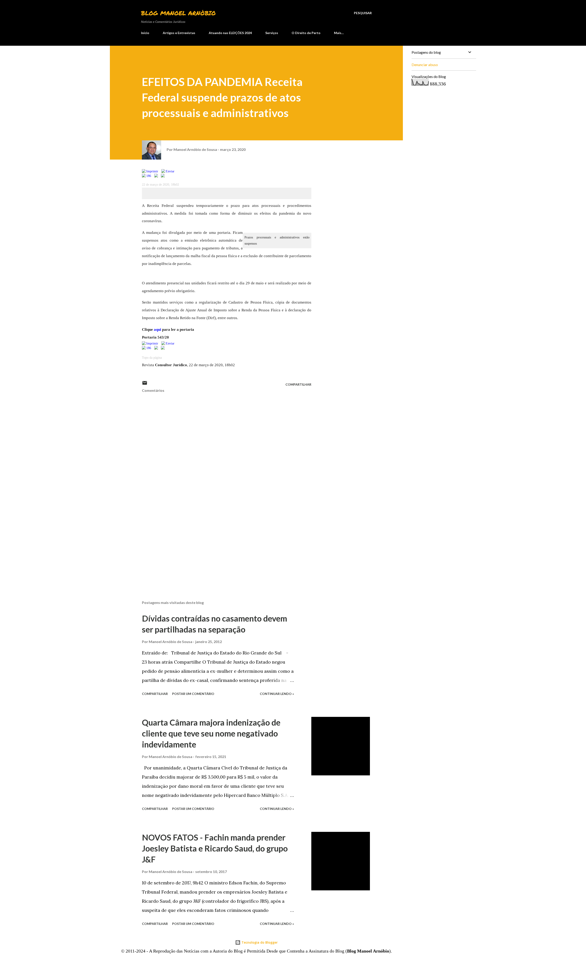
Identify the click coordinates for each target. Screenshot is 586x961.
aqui (157, 329)
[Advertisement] (219, 543)
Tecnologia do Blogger (259, 942)
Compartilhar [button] (298, 384)
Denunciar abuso (425, 64)
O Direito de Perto (306, 33)
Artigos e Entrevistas (179, 33)
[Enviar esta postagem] (144, 384)
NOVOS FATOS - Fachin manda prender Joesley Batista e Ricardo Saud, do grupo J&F (215, 848)
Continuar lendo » (277, 694)
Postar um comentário (193, 694)
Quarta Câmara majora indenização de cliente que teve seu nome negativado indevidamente (211, 733)
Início (145, 33)
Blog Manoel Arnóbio (178, 13)
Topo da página (152, 357)
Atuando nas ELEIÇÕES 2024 (230, 33)
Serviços (271, 33)
